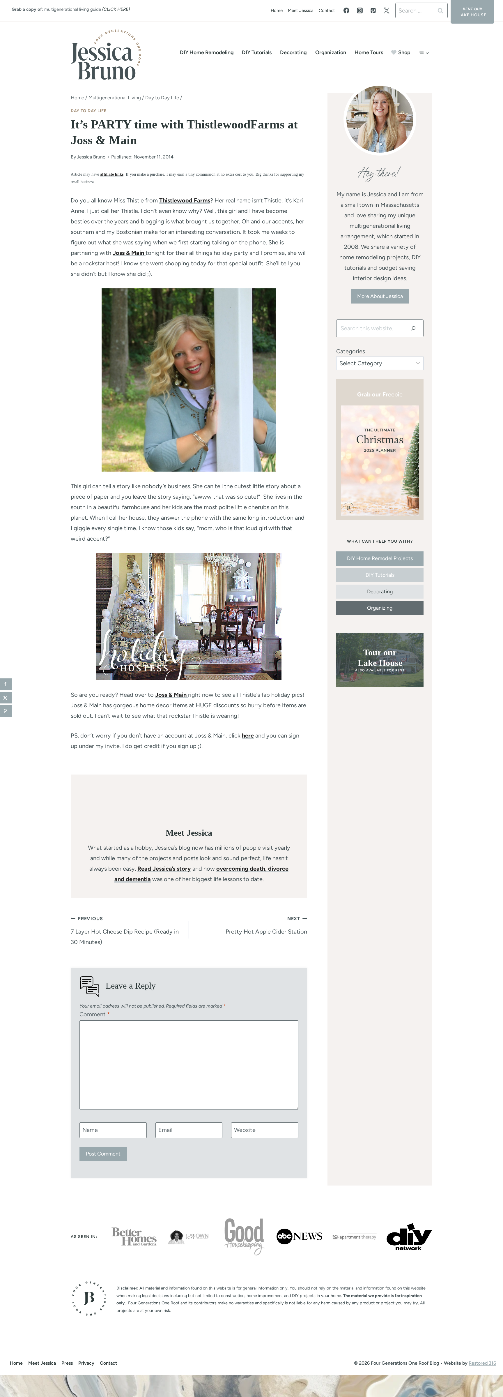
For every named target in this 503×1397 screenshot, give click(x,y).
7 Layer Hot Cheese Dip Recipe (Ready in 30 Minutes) (125, 931)
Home (277, 10)
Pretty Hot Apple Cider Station (266, 925)
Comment (94, 1014)
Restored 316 (482, 1363)
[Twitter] (386, 10)
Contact (327, 10)
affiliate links (111, 174)
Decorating (293, 52)
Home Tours (369, 52)
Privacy (86, 1363)
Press (67, 1363)
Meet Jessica (301, 10)
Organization (330, 52)
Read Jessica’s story (164, 868)
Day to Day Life (89, 110)
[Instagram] (360, 10)
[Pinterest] (373, 10)
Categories (350, 351)
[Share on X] (6, 697)
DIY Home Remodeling (207, 52)
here (248, 735)
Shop (404, 52)
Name (90, 1129)
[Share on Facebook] (6, 684)
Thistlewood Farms (184, 200)
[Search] (413, 328)
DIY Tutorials (257, 52)
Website (245, 1129)
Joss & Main (129, 252)
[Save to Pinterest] (6, 711)
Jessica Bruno (91, 157)
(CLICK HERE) (116, 9)
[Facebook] (346, 10)
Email (165, 1129)
